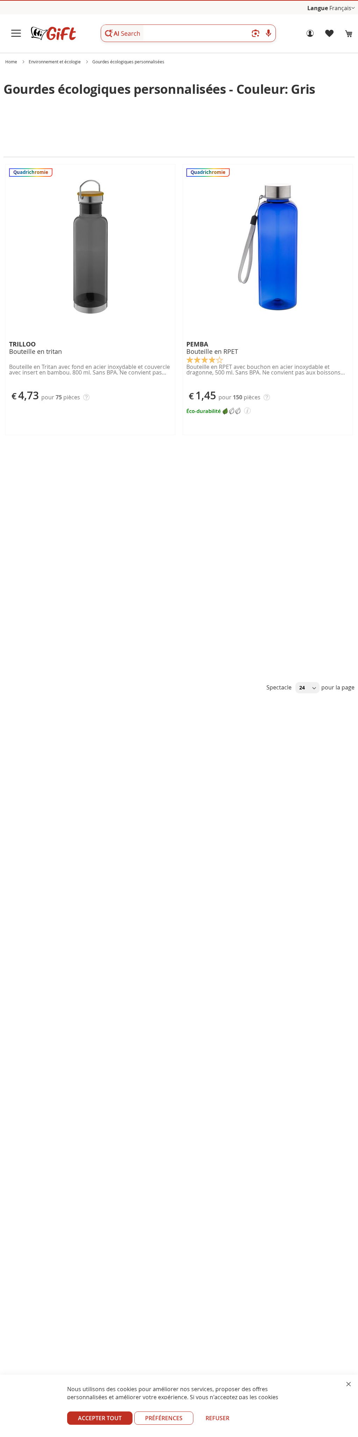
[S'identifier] (310, 35)
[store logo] (53, 33)
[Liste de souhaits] (329, 35)
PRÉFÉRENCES (163, 1418)
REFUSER (217, 1418)
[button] (342, 8)
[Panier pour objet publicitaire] (349, 33)
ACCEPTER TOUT (100, 1418)
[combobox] (188, 33)
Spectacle (279, 687)
